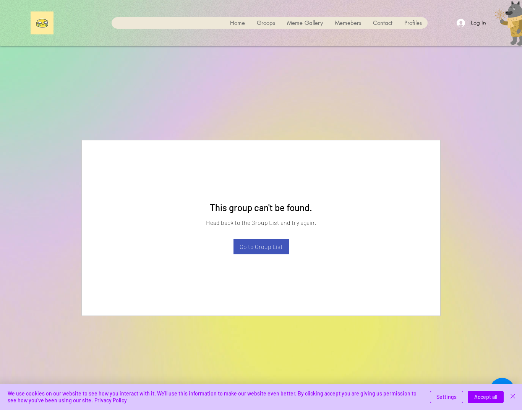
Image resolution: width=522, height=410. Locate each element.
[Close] (512, 397)
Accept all (485, 397)
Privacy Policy (110, 400)
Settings (446, 397)
